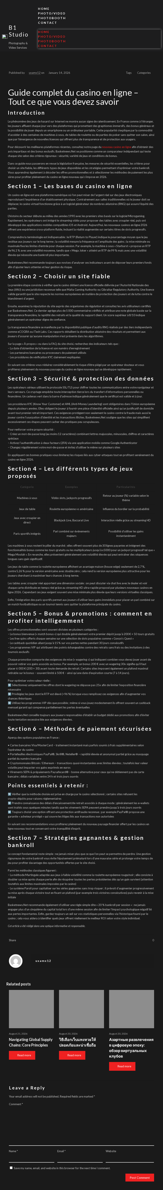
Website (111, 1151)
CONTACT (47, 22)
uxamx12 (35, 72)
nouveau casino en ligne (116, 147)
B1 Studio (19, 31)
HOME (43, 8)
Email (61, 1151)
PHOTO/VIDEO (52, 13)
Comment (16, 1104)
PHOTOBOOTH (52, 18)
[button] (99, 27)
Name (13, 1151)
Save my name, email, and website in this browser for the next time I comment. (62, 1168)
